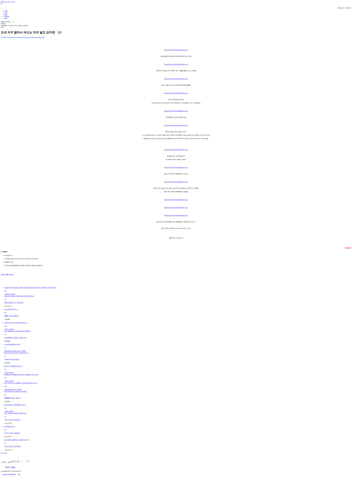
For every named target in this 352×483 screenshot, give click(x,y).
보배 (5, 11)
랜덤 (5, 18)
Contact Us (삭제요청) (9, 474)
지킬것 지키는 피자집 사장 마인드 (16, 326)
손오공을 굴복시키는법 (15, 348)
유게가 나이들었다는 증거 (13, 369)
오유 (5, 13)
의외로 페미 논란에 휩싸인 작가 (15, 408)
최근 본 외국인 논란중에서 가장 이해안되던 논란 (21, 386)
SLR (5, 14)
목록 (7, 274)
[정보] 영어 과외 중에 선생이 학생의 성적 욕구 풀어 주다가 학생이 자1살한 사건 (30, 291)
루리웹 (6, 16)
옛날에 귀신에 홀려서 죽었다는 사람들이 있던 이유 (21, 378)
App (19, 474)
